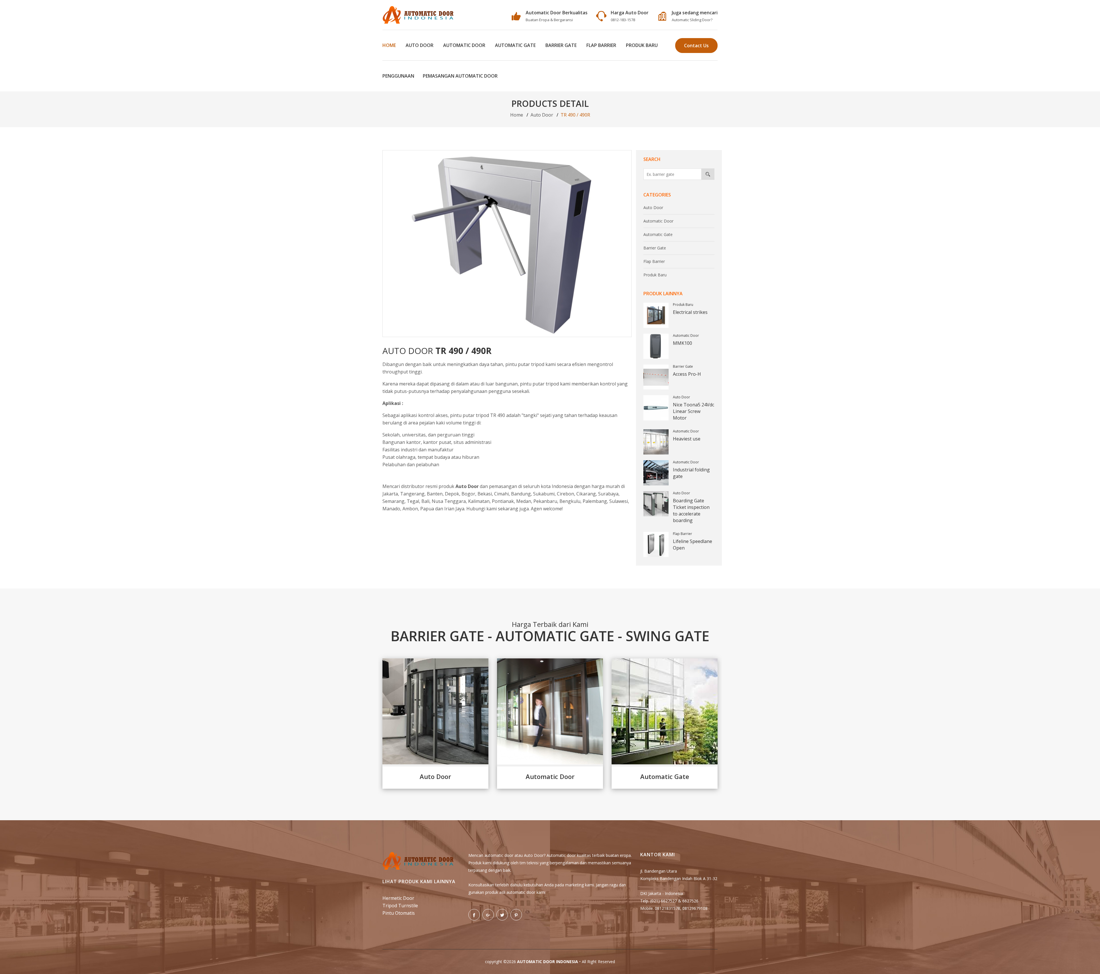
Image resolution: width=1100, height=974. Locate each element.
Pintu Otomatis (398, 913)
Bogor (468, 494)
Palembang (595, 501)
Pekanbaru (545, 501)
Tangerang (412, 494)
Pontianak (503, 501)
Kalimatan (479, 501)
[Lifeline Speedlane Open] (656, 544)
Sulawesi (618, 501)
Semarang (393, 501)
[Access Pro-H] (656, 377)
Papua (427, 508)
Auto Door (419, 45)
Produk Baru (642, 45)
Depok (452, 494)
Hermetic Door (398, 898)
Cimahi (501, 494)
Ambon (410, 508)
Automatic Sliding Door (691, 19)
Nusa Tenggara (449, 501)
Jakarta (390, 494)
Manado (391, 508)
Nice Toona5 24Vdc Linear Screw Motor (693, 411)
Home (389, 45)
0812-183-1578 (623, 19)
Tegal (413, 501)
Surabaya (608, 494)
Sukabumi (544, 494)
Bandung (521, 494)
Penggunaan (398, 76)
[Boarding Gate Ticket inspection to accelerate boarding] (656, 503)
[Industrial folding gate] (656, 472)
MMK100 (682, 343)
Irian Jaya (454, 508)
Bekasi (485, 494)
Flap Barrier (601, 45)
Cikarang (586, 494)
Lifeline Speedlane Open (692, 544)
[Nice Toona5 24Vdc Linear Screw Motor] (656, 407)
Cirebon (565, 494)
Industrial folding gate (691, 473)
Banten (435, 494)
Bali (425, 501)
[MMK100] (656, 346)
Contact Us (696, 45)
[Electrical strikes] (656, 315)
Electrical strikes (690, 312)
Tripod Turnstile (400, 905)
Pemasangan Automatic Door (460, 76)
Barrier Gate (561, 45)
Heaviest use (686, 439)
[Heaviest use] (656, 441)
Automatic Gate (515, 45)
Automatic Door (464, 45)
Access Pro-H (687, 374)
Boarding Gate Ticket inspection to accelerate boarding (691, 510)
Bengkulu (569, 501)
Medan (523, 501)
